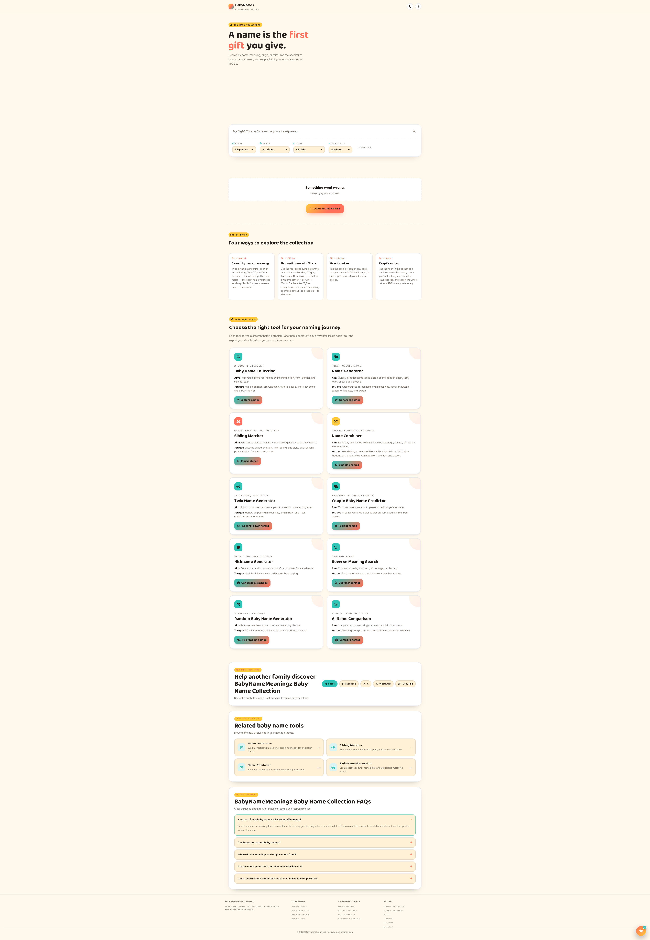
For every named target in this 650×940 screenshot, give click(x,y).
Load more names (326, 209)
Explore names (250, 400)
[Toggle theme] (410, 6)
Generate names (349, 400)
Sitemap (388, 926)
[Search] (414, 131)
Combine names (349, 465)
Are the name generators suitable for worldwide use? (270, 866)
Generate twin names (255, 526)
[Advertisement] (325, 95)
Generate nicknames (254, 583)
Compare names (349, 640)
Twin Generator (346, 914)
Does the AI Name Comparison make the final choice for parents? (277, 878)
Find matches (249, 461)
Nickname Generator (349, 918)
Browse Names (299, 906)
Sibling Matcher (347, 910)
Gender (238, 143)
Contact (388, 918)
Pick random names (254, 640)
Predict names (348, 526)
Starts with (338, 143)
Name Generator (300, 910)
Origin (266, 143)
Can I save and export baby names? (259, 842)
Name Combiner (346, 906)
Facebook (350, 683)
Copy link (408, 683)
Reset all (366, 147)
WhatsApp (385, 683)
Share (331, 683)
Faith (299, 143)
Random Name (299, 918)
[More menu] (418, 6)
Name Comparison (393, 910)
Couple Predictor (394, 906)
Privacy (388, 922)
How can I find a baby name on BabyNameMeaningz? (269, 819)
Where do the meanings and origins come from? (267, 854)
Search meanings (349, 583)
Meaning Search (300, 914)
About (387, 914)
